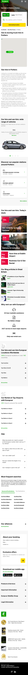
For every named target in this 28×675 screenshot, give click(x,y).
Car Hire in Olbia (5, 505)
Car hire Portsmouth (19, 505)
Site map (3, 665)
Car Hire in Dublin (18, 499)
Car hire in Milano (5, 496)
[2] (13, 156)
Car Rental (3, 29)
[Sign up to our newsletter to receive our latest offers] (23, 560)
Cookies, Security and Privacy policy (10, 667)
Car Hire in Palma (5, 502)
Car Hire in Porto (5, 508)
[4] (18, 156)
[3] (15, 156)
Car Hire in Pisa (17, 496)
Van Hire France (12, 29)
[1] (10, 156)
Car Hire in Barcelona (6, 499)
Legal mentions (10, 665)
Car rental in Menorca (19, 502)
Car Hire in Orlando (18, 508)
